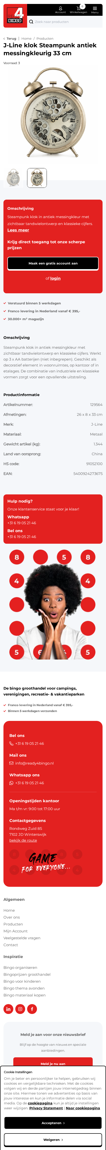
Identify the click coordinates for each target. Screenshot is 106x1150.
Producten (13, 924)
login (55, 278)
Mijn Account (15, 931)
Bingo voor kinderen (22, 981)
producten (44, 38)
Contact (10, 944)
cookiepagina (40, 1103)
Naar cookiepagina (83, 1108)
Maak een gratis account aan (53, 263)
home (26, 38)
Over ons (11, 917)
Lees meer (18, 230)
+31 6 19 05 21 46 (21, 523)
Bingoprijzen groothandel (27, 974)
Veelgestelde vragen (21, 938)
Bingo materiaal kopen (24, 995)
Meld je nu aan (53, 1064)
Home (9, 910)
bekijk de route (23, 840)
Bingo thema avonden (24, 988)
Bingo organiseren (20, 967)
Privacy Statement (46, 1108)
